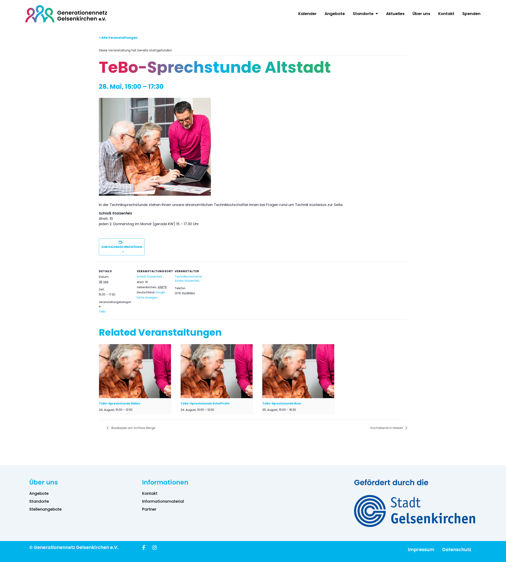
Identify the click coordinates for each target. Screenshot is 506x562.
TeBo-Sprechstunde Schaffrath (205, 403)
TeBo (102, 312)
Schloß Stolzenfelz (149, 277)
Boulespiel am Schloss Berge (132, 428)
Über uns (421, 14)
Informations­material (163, 501)
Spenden (471, 14)
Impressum (421, 549)
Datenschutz (456, 549)
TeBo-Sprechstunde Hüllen (119, 403)
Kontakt (446, 14)
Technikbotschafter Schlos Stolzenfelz (188, 279)
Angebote (335, 14)
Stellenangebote (45, 509)
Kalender (307, 14)
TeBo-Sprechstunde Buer (281, 403)
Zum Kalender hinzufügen (121, 247)
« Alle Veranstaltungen (118, 37)
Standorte (363, 14)
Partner (149, 509)
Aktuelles (395, 14)
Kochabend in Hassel (386, 428)
